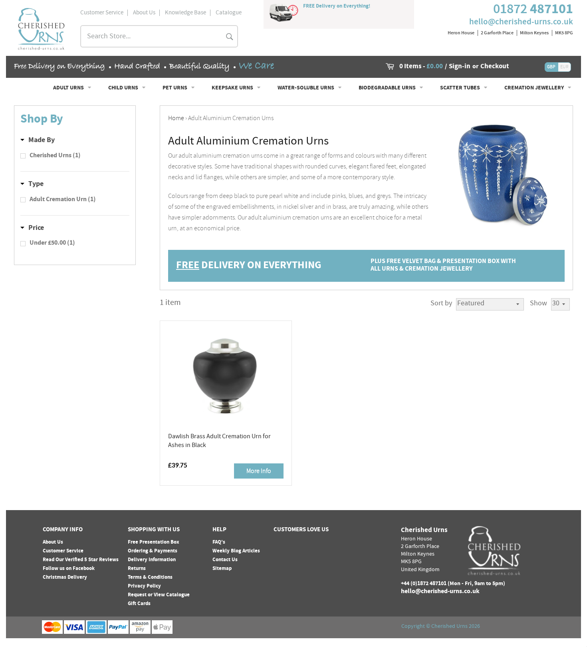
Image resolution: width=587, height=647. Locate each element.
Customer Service (63, 551)
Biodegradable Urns (388, 88)
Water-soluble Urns (306, 88)
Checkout (494, 67)
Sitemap (222, 569)
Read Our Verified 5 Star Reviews (81, 560)
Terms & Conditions (150, 578)
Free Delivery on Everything (59, 66)
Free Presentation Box (153, 542)
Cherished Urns (55, 156)
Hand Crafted (137, 66)
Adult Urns (69, 88)
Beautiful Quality (199, 66)
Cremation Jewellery (534, 88)
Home (176, 118)
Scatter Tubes (460, 88)
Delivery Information (152, 560)
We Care (256, 66)
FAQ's (218, 542)
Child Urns (123, 88)
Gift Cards (139, 604)
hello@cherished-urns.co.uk (521, 21)
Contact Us (225, 560)
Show (538, 304)
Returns (137, 569)
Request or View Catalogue (159, 595)
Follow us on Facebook (69, 569)
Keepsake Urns (233, 88)
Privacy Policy (144, 586)
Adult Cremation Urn (63, 200)
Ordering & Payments (152, 551)
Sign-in (459, 67)
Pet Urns (175, 88)
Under (52, 243)
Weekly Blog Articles (236, 551)
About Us (53, 542)
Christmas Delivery (65, 578)
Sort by (441, 304)
